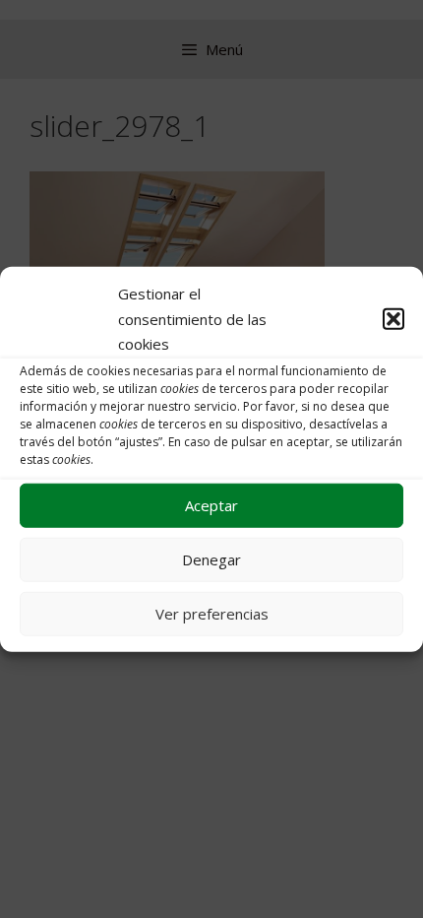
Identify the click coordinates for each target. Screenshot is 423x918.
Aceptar (211, 505)
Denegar (211, 559)
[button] (393, 319)
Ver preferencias (212, 613)
